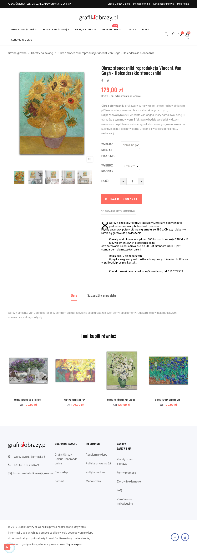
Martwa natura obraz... (75, 400)
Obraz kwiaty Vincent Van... (168, 400)
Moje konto (183, 3)
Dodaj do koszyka (121, 199)
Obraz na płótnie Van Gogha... (122, 400)
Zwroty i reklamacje (129, 481)
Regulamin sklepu (96, 454)
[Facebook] (175, 537)
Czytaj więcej (74, 544)
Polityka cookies (95, 472)
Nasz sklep (61, 472)
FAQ (119, 490)
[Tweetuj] (108, 81)
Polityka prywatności (98, 463)
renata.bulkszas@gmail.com (38, 473)
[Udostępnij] (102, 81)
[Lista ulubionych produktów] (180, 34)
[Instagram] (185, 537)
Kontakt (59, 481)
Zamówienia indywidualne (125, 501)
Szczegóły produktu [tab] (101, 295)
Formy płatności (126, 472)
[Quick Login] (171, 35)
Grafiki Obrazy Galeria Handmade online (129, 3)
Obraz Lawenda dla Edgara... (28, 400)
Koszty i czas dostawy (125, 461)
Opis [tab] (74, 295)
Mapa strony (93, 481)
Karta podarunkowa (163, 3)
